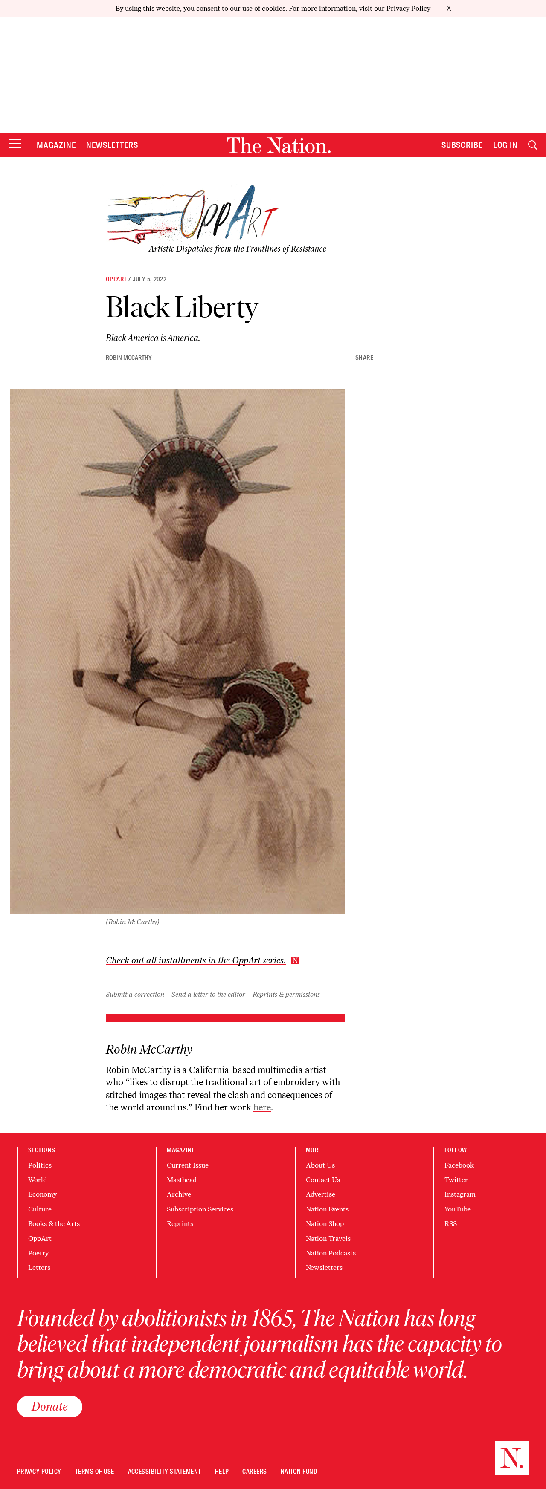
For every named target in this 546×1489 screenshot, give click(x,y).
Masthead (182, 1180)
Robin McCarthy (129, 357)
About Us (320, 1165)
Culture (40, 1209)
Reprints (180, 1224)
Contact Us (323, 1180)
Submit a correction (135, 994)
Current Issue (188, 1165)
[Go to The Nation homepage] (278, 145)
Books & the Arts (54, 1224)
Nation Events (327, 1209)
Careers (254, 1471)
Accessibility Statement (164, 1471)
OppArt (116, 279)
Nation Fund (299, 1471)
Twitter (456, 1180)
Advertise (320, 1194)
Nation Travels (328, 1239)
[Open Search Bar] (532, 145)
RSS (450, 1224)
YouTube (457, 1209)
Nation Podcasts (331, 1253)
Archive (179, 1194)
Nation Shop (325, 1224)
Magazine (56, 144)
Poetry (38, 1253)
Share (364, 357)
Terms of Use (94, 1471)
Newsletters (112, 144)
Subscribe (462, 144)
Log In (505, 144)
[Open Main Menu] (15, 144)
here (262, 1107)
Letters (39, 1267)
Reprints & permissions (286, 994)
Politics (40, 1165)
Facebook (459, 1165)
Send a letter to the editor (208, 994)
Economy (42, 1194)
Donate (50, 1406)
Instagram (460, 1194)
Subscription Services (200, 1209)
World (37, 1180)
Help (222, 1471)
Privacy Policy (408, 8)
